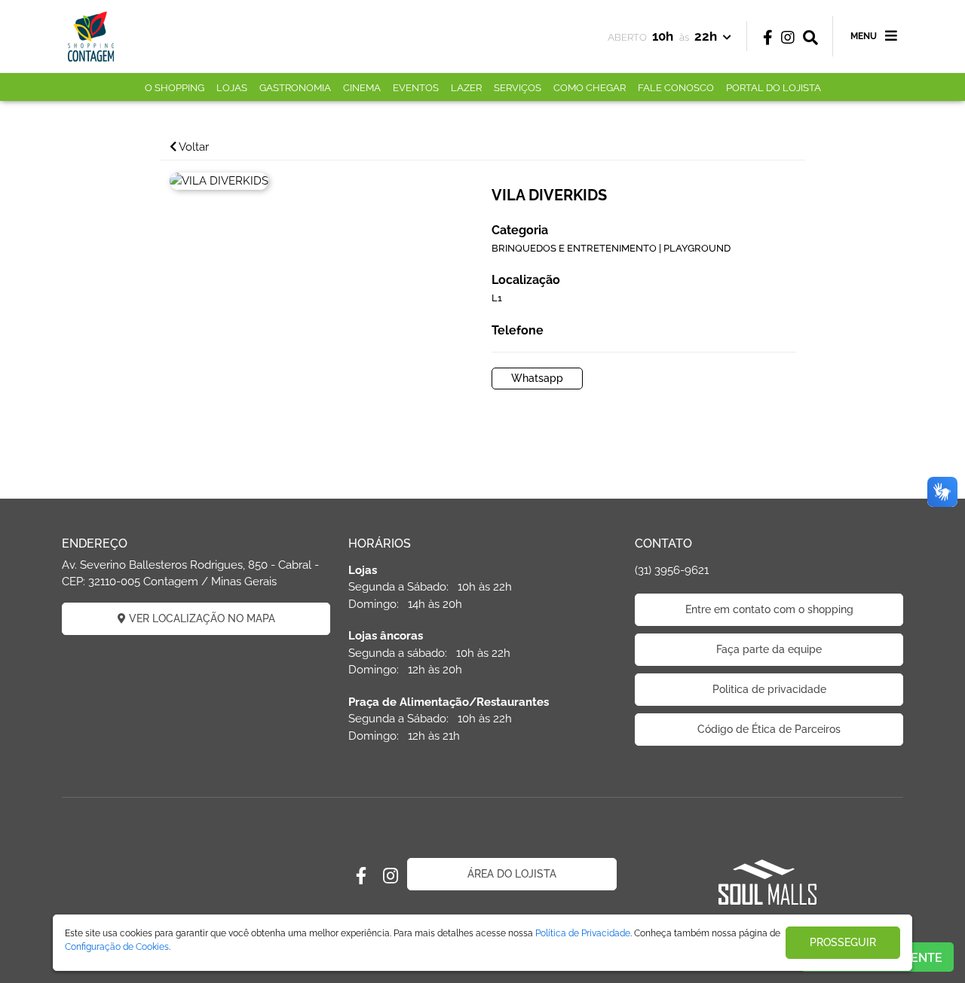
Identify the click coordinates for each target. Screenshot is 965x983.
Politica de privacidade (769, 689)
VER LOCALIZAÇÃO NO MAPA (200, 618)
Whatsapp (537, 378)
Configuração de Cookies (117, 947)
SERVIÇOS (517, 87)
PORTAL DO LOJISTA (773, 87)
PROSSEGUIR (843, 942)
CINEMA (362, 87)
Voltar (192, 147)
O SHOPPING (174, 87)
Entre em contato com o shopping (769, 609)
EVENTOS (416, 87)
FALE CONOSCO (676, 87)
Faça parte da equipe (769, 649)
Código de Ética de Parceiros (769, 729)
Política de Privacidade (582, 933)
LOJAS (231, 87)
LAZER (466, 87)
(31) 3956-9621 (672, 570)
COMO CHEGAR (589, 87)
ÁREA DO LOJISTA (511, 874)
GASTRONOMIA (295, 87)
